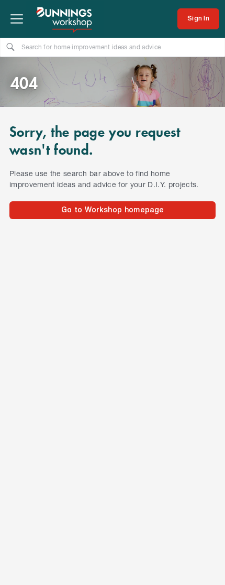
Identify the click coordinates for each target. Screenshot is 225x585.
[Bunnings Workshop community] (65, 19)
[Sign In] (198, 18)
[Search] (10, 47)
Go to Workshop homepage (112, 210)
